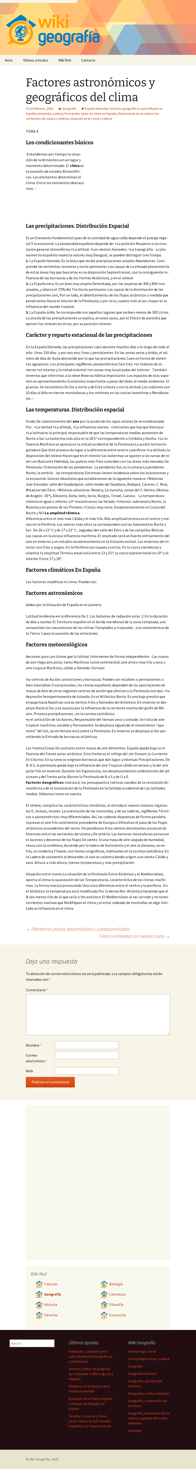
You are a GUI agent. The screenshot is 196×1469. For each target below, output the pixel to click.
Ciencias (51, 1284)
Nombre (34, 1045)
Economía (117, 1315)
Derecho (51, 1315)
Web (29, 1071)
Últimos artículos (35, 60)
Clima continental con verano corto (134, 936)
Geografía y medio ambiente (148, 1393)
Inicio (9, 60)
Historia (50, 1304)
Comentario (37, 989)
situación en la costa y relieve (91, 118)
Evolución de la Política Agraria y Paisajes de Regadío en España (90, 1403)
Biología (116, 1284)
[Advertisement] (127, 187)
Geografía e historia (142, 1373)
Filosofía (116, 1304)
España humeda (96, 108)
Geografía (69, 108)
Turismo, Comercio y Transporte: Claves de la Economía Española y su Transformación (90, 1421)
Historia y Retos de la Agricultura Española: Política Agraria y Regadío (91, 1374)
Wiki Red (64, 60)
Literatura (117, 1294)
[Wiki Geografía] (98, 27)
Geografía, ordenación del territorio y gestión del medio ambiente (149, 1418)
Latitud (58, 113)
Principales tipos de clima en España (90, 113)
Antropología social (142, 1351)
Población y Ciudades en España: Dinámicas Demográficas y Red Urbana (90, 1356)
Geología (134, 1430)
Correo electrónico (36, 1058)
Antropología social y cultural (148, 1359)
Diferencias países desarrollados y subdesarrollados (78, 929)
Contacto (88, 60)
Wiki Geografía (39, 1459)
